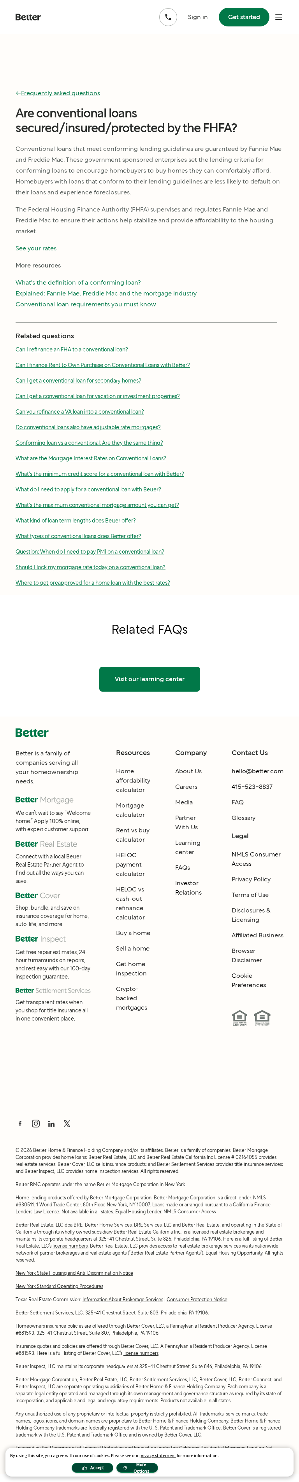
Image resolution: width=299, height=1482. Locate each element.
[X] (67, 1123)
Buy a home (133, 933)
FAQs (182, 867)
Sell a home (133, 948)
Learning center (188, 847)
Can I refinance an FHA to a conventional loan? (72, 349)
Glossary (243, 817)
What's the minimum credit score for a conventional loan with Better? (100, 474)
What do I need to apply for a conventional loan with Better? (88, 489)
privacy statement (157, 1455)
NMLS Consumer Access (256, 859)
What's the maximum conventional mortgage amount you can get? (97, 505)
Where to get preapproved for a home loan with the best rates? (93, 583)
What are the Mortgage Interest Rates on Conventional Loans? (91, 458)
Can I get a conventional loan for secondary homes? (78, 380)
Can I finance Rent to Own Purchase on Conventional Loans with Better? (103, 365)
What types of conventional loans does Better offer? (78, 536)
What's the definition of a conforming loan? (78, 282)
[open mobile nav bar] (278, 17)
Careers (186, 786)
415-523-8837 (252, 786)
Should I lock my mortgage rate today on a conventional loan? (90, 567)
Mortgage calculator (130, 810)
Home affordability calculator (133, 780)
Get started (244, 17)
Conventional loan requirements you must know (86, 304)
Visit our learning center (150, 679)
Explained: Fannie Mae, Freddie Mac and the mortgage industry (106, 293)
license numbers (70, 1245)
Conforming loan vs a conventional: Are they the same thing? (89, 443)
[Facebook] (20, 1123)
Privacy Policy (251, 879)
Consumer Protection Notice (197, 1299)
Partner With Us (186, 822)
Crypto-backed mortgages (131, 998)
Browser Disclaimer (247, 955)
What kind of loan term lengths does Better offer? (76, 520)
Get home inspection (131, 969)
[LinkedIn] (51, 1123)
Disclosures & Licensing (251, 915)
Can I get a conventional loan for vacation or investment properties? (98, 396)
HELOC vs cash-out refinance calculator (130, 903)
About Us (188, 771)
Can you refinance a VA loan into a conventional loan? (80, 412)
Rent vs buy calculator (133, 835)
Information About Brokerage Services (123, 1299)
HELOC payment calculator (130, 864)
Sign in (198, 17)
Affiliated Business (257, 935)
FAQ (238, 802)
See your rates (36, 248)
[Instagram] (35, 1123)
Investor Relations (188, 888)
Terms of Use (250, 894)
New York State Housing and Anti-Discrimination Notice (74, 1273)
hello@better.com (257, 771)
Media (184, 802)
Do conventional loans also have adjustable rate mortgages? (88, 427)
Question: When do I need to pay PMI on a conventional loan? (90, 552)
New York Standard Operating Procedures (59, 1286)
